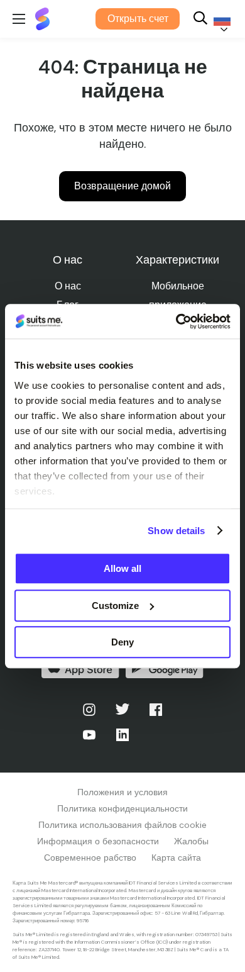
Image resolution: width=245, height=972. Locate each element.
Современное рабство (90, 857)
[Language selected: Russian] (219, 19)
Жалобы (191, 841)
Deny (122, 642)
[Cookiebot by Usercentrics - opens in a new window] (176, 321)
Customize (115, 605)
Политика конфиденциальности (122, 808)
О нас (68, 286)
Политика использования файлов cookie (122, 824)
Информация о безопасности (98, 841)
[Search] (200, 19)
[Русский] (219, 19)
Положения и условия (122, 792)
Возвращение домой (122, 186)
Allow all (122, 568)
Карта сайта (176, 857)
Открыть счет (137, 18)
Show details (176, 530)
